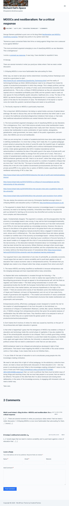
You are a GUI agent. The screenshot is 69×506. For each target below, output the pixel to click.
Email (27, 459)
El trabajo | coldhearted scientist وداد (16, 435)
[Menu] (65, 6)
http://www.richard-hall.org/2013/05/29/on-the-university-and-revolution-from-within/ (32, 196)
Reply (56, 414)
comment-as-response (17, 55)
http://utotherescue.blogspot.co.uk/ (52, 203)
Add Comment (8, 468)
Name (5, 459)
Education (26, 28)
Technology (34, 28)
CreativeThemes (35, 503)
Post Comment (10, 489)
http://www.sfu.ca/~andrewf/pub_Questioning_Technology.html (24, 81)
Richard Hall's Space (14, 8)
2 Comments (43, 28)
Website (48, 459)
